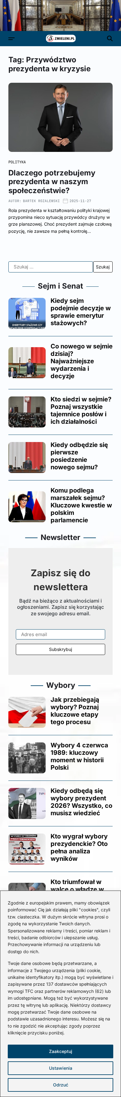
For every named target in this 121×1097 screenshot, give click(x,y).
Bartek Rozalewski (41, 201)
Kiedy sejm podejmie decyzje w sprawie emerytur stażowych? (81, 312)
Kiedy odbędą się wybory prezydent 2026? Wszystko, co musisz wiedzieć (81, 802)
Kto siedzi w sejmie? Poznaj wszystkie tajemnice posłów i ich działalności (81, 410)
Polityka (17, 162)
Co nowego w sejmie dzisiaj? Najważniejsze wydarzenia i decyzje (82, 361)
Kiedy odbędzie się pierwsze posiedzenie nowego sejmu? (79, 456)
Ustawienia (60, 1068)
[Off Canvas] (11, 39)
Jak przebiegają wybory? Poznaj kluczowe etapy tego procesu (75, 711)
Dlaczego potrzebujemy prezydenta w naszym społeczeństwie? (51, 181)
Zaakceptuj (60, 1051)
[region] (60, 994)
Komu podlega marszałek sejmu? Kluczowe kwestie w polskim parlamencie (81, 505)
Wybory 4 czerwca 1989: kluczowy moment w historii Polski (79, 756)
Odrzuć (60, 1084)
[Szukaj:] (50, 266)
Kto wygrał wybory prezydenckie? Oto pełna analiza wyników (79, 847)
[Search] (110, 38)
